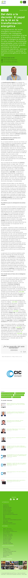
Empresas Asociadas (7, 507)
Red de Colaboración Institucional (10, 514)
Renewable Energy (7, 397)
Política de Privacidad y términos (14, 574)
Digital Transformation (8, 395)
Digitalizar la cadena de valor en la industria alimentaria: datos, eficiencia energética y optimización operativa (16, 464)
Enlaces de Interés (7, 518)
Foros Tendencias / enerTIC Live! (10, 531)
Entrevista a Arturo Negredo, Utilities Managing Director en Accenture (15, 421)
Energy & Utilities (7, 549)
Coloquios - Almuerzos (8, 535)
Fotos (4, 515)
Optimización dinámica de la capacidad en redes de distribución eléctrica (16, 481)
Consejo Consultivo (7, 508)
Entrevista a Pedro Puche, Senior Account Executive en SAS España (16, 429)
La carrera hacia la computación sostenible (16, 437)
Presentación (6, 504)
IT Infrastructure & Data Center (9, 551)
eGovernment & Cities (7, 553)
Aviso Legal (5, 521)
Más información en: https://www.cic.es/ (12, 356)
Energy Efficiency (19, 395)
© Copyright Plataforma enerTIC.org (8, 573)
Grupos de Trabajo (7, 511)
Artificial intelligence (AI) (8, 393)
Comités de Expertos (7, 510)
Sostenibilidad (17, 397)
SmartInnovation (6, 540)
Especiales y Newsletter (8, 543)
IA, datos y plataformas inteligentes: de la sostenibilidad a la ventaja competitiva (16, 412)
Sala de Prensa (6, 555)
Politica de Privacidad (7, 522)
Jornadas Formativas (7, 538)
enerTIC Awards (6, 532)
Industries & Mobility (7, 552)
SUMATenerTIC (6, 506)
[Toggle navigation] (24, 2)
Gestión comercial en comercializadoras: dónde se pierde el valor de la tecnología (16, 404)
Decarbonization (20, 393)
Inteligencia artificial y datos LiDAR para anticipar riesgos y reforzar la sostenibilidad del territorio (16, 447)
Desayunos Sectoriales (8, 534)
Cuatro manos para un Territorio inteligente (16, 471)
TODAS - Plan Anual (7, 528)
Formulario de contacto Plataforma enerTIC (12, 519)
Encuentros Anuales (7, 536)
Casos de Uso (6, 548)
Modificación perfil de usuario (9, 523)
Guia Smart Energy (7, 542)
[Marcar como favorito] (21, 351)
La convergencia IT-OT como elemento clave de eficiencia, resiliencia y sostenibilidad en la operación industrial (17, 455)
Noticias (4, 556)
